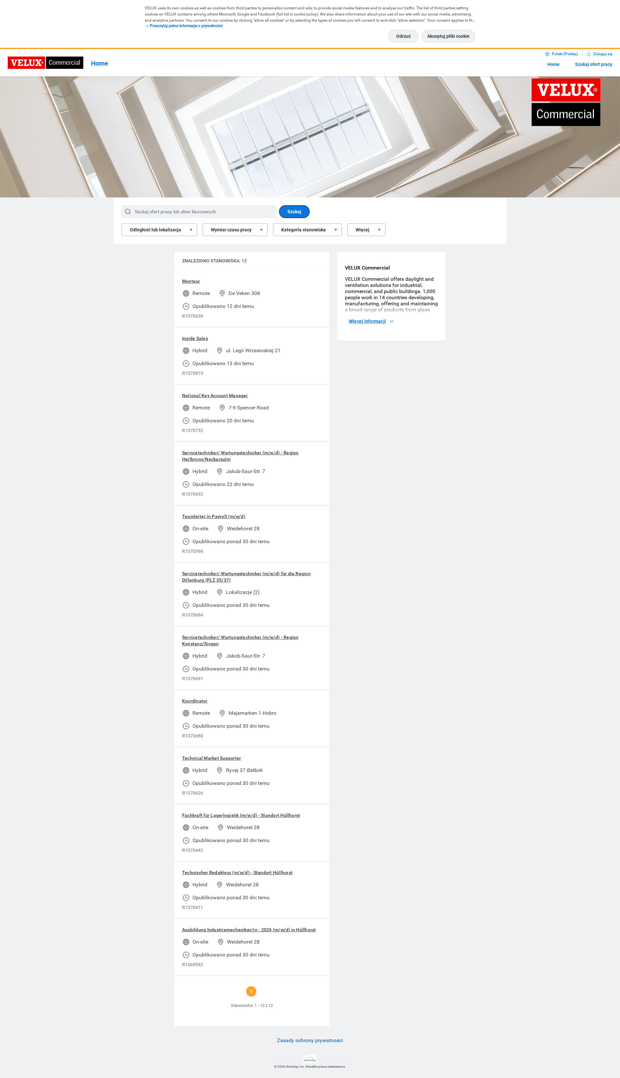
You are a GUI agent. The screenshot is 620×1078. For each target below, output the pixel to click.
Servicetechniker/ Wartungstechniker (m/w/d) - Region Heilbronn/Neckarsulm (240, 456)
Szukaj (294, 211)
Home (553, 64)
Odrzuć (403, 36)
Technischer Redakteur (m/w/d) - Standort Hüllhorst (237, 872)
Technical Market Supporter (211, 758)
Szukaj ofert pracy (593, 64)
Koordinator (195, 700)
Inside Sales (195, 338)
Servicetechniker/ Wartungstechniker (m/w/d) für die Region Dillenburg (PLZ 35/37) (246, 577)
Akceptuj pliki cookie (448, 36)
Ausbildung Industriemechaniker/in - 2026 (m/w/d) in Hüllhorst (249, 929)
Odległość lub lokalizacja (155, 229)
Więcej (362, 229)
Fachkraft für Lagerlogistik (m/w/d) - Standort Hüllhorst (241, 815)
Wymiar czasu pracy (231, 229)
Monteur (191, 281)
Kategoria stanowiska (303, 229)
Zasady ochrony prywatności (310, 1040)
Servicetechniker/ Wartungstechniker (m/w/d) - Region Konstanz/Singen (240, 640)
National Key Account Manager (215, 395)
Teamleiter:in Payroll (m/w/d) (213, 516)
